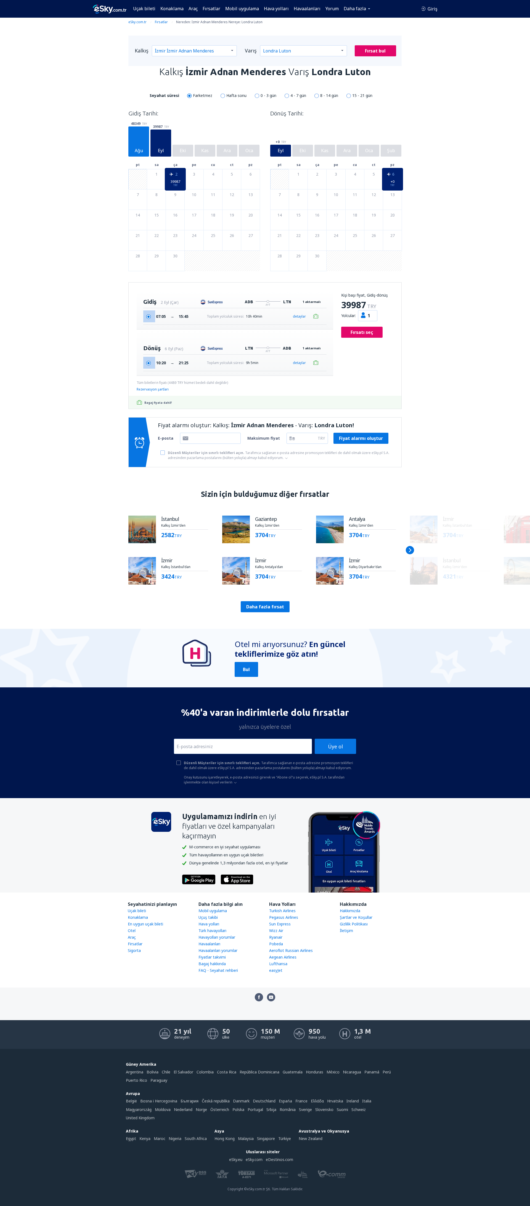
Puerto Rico (136, 1080)
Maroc (159, 1138)
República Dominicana (259, 1072)
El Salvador (183, 1072)
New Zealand (310, 1138)
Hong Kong (224, 1138)
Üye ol (335, 746)
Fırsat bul (375, 51)
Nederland (183, 1109)
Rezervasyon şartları (153, 389)
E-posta (165, 438)
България (189, 1101)
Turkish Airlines (282, 910)
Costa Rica (226, 1072)
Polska (238, 1109)
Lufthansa (278, 963)
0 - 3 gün (268, 95)
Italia (366, 1101)
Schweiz (358, 1109)
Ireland (352, 1101)
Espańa (285, 1101)
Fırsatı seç (362, 332)
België (131, 1101)
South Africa (196, 1138)
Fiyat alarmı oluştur (361, 438)
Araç (193, 9)
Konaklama (172, 9)
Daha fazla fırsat (265, 607)
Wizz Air (276, 930)
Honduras (314, 1072)
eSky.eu (235, 1159)
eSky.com (254, 1159)
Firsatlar (135, 943)
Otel (132, 930)
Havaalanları (307, 9)
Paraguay (158, 1080)
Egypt (131, 1138)
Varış (251, 50)
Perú (387, 1072)
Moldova (163, 1109)
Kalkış (142, 50)
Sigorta (134, 950)
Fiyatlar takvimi (212, 957)
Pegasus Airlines (283, 917)
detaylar (299, 316)
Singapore (266, 1138)
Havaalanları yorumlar (217, 950)
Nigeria (175, 1138)
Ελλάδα (317, 1101)
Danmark (241, 1101)
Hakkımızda (350, 910)
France (301, 1101)
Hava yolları (276, 9)
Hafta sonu (236, 95)
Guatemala (293, 1072)
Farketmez (202, 95)
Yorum (332, 9)
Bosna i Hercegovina (158, 1101)
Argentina (134, 1072)
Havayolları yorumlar (216, 937)
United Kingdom (140, 1117)
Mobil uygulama (242, 9)
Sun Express (280, 924)
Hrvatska (335, 1101)
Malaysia (246, 1138)
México (333, 1072)
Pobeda (276, 943)
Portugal (255, 1109)
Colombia (205, 1072)
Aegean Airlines (282, 957)
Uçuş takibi (208, 917)
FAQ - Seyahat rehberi (218, 970)
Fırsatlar (211, 9)
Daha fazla (355, 9)
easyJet (275, 970)
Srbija (271, 1109)
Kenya (144, 1138)
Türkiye (284, 1138)
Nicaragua (352, 1072)
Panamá (371, 1072)
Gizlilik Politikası (354, 924)
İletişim (346, 930)
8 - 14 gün (329, 95)
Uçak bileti (144, 9)
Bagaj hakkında (212, 963)
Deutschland (264, 1101)
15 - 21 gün (362, 95)
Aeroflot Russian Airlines (291, 950)
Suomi (342, 1109)
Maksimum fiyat (263, 438)
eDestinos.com (279, 1159)
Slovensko (324, 1109)
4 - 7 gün (298, 95)
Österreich (219, 1109)
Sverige (305, 1109)
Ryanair (275, 937)
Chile (166, 1072)
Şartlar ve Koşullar (356, 917)
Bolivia (152, 1072)
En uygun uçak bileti (145, 924)
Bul (246, 669)
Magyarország (139, 1109)
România (288, 1109)
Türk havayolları (212, 930)
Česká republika (216, 1101)
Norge (201, 1109)
